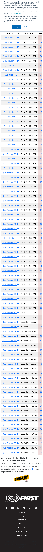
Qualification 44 (11, 238)
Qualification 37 (9, 205)
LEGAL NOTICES (21, 535)
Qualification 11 (11, 84)
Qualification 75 (9, 382)
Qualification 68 (9, 350)
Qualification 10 (11, 79)
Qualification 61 (9, 317)
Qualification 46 (9, 247)
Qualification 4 (10, 51)
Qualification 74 (9, 378)
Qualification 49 (9, 261)
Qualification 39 (9, 214)
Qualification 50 (9, 266)
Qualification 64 (9, 331)
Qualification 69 (9, 354)
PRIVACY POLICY (21, 532)
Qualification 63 (9, 326)
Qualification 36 (9, 200)
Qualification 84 (9, 424)
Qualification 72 (9, 368)
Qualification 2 (10, 42)
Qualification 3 (10, 47)
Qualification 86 (9, 434)
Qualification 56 (9, 294)
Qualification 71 (9, 364)
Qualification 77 (9, 392)
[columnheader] (10, 33)
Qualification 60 (9, 312)
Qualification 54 (9, 284)
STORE (21, 528)
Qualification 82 (9, 415)
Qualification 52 (9, 275)
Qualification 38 (9, 210)
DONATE (21, 524)
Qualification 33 (9, 186)
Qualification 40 (9, 219)
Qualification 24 (11, 145)
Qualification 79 (9, 401)
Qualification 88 (9, 443)
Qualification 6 (10, 61)
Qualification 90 (9, 452)
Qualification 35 (9, 196)
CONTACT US (21, 520)
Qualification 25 (9, 149)
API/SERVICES (21, 512)
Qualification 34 (9, 191)
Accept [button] (16, 27)
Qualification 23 (11, 140)
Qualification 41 (9, 224)
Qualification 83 (9, 420)
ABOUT (21, 516)
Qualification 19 (11, 121)
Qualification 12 (11, 89)
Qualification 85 (9, 429)
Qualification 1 (10, 37)
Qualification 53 (9, 280)
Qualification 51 (9, 270)
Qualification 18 (11, 117)
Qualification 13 (11, 93)
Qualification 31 (9, 177)
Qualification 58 (9, 303)
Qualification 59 (9, 308)
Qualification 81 (9, 410)
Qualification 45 (9, 242)
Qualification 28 (9, 163)
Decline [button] (26, 27)
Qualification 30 (9, 172)
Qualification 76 (9, 387)
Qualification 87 (9, 438)
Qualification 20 (11, 126)
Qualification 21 (11, 131)
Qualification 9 (10, 75)
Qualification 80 (9, 406)
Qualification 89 (9, 448)
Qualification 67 (9, 345)
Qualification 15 (11, 103)
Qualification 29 (11, 168)
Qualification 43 (9, 233)
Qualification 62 (9, 322)
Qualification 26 (9, 154)
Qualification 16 (11, 107)
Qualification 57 (9, 298)
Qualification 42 (9, 228)
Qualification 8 (10, 70)
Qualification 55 (9, 289)
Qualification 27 (11, 159)
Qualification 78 (9, 396)
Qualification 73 (9, 373)
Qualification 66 (9, 340)
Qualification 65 (9, 336)
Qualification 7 (10, 65)
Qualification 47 (9, 252)
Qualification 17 (11, 112)
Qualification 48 (9, 256)
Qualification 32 (9, 182)
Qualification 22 (11, 135)
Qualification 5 (10, 56)
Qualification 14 (11, 98)
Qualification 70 (9, 359)
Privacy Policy (15, 13)
